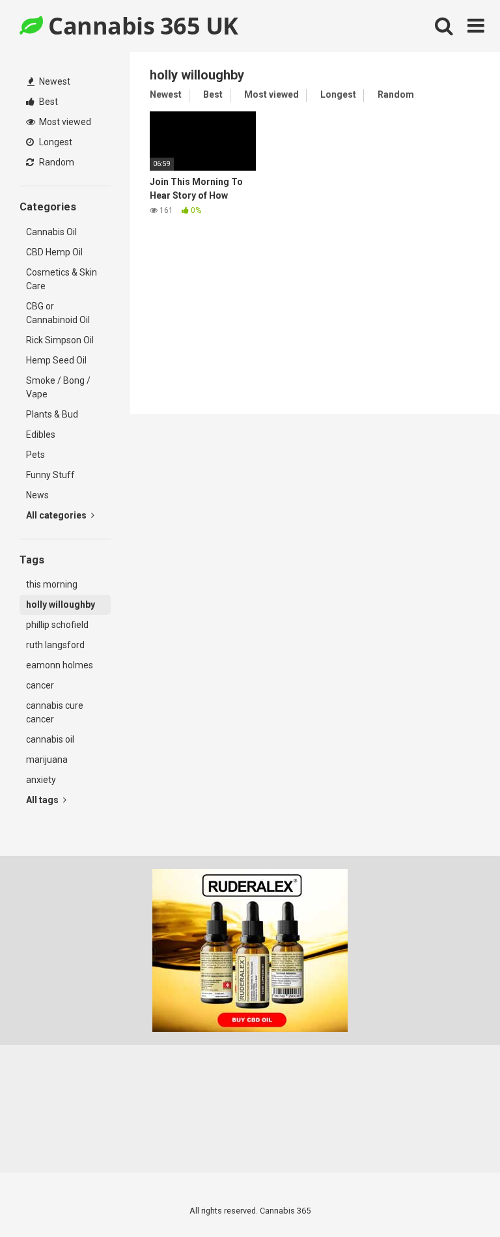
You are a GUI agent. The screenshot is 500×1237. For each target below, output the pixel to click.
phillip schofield (57, 624)
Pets (35, 454)
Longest (54, 142)
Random (55, 162)
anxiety (41, 780)
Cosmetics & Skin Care (61, 279)
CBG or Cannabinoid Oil (58, 313)
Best (47, 101)
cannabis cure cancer (54, 712)
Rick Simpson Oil (60, 340)
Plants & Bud (52, 414)
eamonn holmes (59, 665)
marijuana (47, 759)
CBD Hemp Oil (54, 252)
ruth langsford (55, 645)
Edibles (40, 434)
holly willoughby (60, 604)
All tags (43, 800)
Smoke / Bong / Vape (58, 387)
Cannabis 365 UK (140, 26)
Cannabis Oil (51, 232)
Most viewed (64, 122)
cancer (40, 685)
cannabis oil (50, 739)
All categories (57, 515)
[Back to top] (456, 1197)
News (37, 495)
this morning (51, 584)
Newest (53, 81)
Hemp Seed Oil (56, 360)
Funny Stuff (50, 475)
